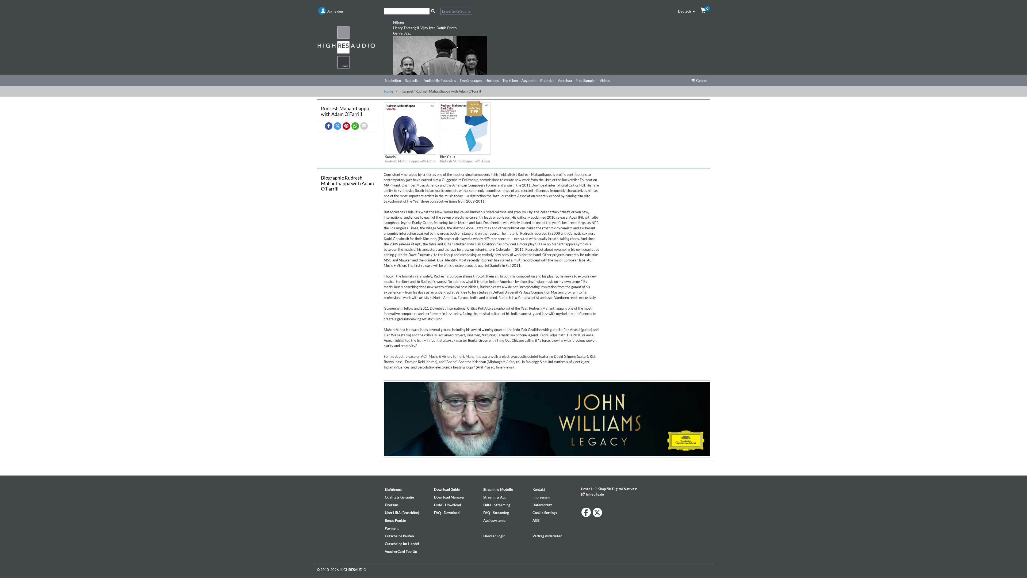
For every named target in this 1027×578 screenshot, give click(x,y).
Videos (605, 80)
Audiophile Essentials (440, 80)
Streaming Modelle (498, 489)
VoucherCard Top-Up (401, 551)
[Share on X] (337, 126)
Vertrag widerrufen (547, 536)
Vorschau (565, 80)
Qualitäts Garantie (399, 497)
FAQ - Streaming (496, 513)
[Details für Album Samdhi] (410, 128)
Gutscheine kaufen (399, 536)
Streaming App (494, 497)
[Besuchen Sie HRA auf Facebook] (586, 512)
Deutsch (685, 11)
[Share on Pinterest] (346, 126)
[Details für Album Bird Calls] (465, 128)
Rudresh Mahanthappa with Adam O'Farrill (416, 161)
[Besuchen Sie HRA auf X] (597, 512)
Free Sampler (586, 80)
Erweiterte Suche (456, 11)
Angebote (529, 80)
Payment (392, 528)
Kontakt (538, 489)
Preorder (547, 80)
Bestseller (412, 80)
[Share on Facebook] (328, 126)
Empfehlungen (471, 80)
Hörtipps (492, 80)
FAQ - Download (446, 513)
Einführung (393, 489)
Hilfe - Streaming (496, 505)
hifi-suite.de (594, 494)
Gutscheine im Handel (402, 544)
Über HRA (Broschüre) (402, 513)
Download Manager (449, 497)
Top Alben (510, 80)
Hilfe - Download (447, 505)
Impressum (541, 497)
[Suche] (433, 11)
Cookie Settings (544, 513)
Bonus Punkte (395, 520)
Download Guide (447, 489)
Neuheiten (393, 80)
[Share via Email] (364, 126)
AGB (535, 520)
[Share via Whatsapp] (355, 126)
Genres (701, 80)
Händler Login (494, 536)
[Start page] (346, 47)
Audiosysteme (494, 520)
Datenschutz (542, 505)
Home (388, 91)
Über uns (391, 505)
